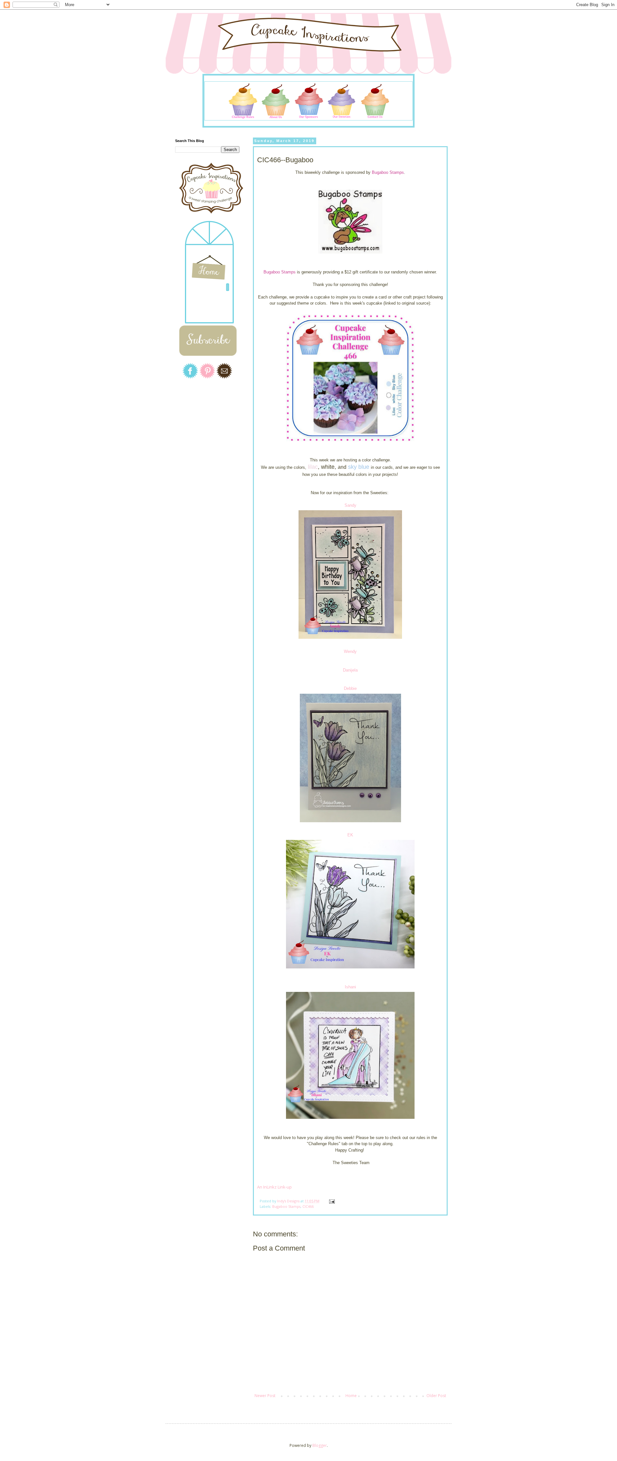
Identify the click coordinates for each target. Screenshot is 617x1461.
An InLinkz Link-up (274, 1187)
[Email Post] (331, 1200)
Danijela (350, 670)
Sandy (350, 505)
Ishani (350, 986)
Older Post (436, 1395)
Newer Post (265, 1395)
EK (350, 835)
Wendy (350, 651)
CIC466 (308, 1206)
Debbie (350, 688)
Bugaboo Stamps (388, 172)
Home (351, 1395)
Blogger (319, 1445)
